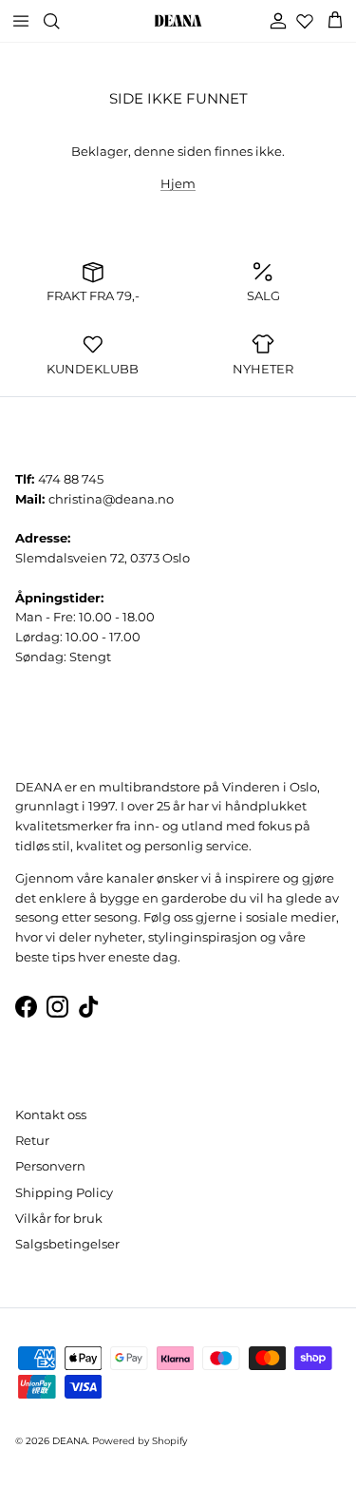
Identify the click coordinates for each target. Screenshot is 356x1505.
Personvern (50, 1165)
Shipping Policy (64, 1192)
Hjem (178, 183)
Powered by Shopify (139, 1441)
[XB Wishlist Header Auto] (304, 20)
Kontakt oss (50, 1114)
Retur (32, 1140)
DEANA (69, 1441)
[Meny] (21, 21)
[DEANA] (178, 20)
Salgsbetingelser (67, 1243)
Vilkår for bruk (59, 1218)
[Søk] (63, 21)
